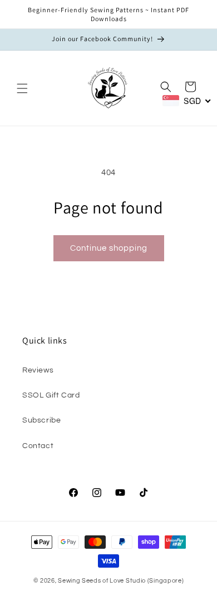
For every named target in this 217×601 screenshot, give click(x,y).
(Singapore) (165, 581)
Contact (37, 446)
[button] (22, 88)
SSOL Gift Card (51, 395)
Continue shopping (108, 248)
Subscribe (41, 420)
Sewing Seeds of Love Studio (102, 581)
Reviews (37, 370)
